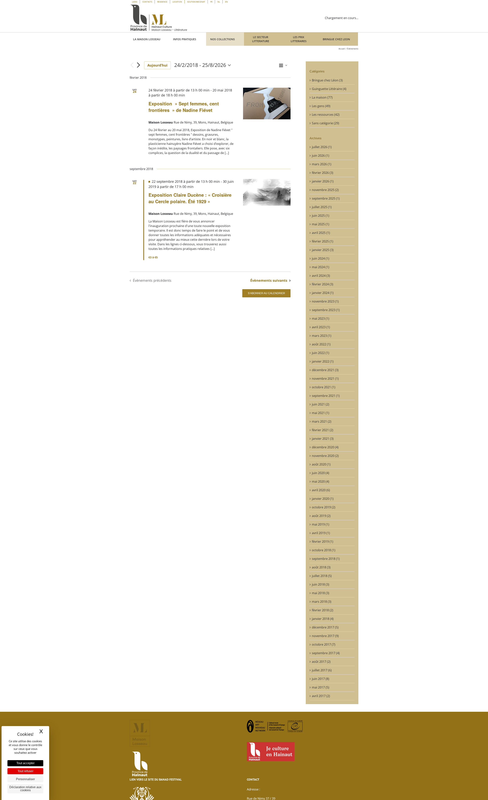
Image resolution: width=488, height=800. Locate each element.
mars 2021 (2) (321, 421)
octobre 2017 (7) (323, 644)
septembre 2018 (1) (326, 559)
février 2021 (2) (322, 430)
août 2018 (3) (321, 567)
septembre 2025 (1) (326, 198)
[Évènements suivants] (138, 65)
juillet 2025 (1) (322, 207)
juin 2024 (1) (320, 258)
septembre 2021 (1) (326, 396)
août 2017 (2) (321, 662)
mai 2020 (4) (320, 481)
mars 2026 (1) (321, 164)
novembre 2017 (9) (325, 636)
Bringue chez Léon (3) (327, 80)
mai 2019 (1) (320, 524)
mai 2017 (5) (320, 687)
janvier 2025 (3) (323, 250)
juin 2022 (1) (320, 353)
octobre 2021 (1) (323, 387)
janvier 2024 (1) (323, 293)
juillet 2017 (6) (322, 670)
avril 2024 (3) (321, 276)
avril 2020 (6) (321, 490)
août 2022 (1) (321, 344)
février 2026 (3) (322, 173)
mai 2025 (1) (320, 224)
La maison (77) (322, 97)
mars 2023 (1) (321, 336)
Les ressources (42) (326, 114)
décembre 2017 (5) (325, 627)
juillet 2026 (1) (322, 147)
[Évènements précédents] (132, 65)
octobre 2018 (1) (323, 550)
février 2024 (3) (322, 284)
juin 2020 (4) (320, 473)
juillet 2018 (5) (322, 576)
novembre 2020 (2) (325, 456)
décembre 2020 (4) (325, 447)
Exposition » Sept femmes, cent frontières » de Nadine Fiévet (183, 106)
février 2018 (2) (322, 610)
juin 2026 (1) (320, 155)
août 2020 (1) (321, 464)
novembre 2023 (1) (325, 301)
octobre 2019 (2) (323, 507)
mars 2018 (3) (321, 601)
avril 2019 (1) (321, 533)
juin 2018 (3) (320, 584)
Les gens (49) (321, 106)
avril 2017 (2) (321, 696)
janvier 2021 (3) (323, 439)
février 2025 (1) (322, 241)
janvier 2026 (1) (323, 181)
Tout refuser (25, 771)
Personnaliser (25, 779)
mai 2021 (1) (320, 413)
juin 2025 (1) (320, 215)
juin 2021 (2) (320, 404)
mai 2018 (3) (320, 593)
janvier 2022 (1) (323, 361)
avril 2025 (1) (321, 233)
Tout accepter (25, 763)
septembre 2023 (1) (326, 310)
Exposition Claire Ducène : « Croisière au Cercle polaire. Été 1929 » (189, 198)
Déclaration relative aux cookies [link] (25, 789)
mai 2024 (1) (320, 267)
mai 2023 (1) (320, 318)
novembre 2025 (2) (325, 190)
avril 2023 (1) (321, 327)
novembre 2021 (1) (325, 378)
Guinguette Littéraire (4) (329, 89)
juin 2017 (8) (320, 679)
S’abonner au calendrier (266, 293)
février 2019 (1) (322, 541)
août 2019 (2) (321, 516)
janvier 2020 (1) (323, 499)
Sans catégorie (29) (325, 123)
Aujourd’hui (157, 65)
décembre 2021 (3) (325, 370)
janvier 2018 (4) (323, 619)
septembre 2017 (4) (326, 653)
